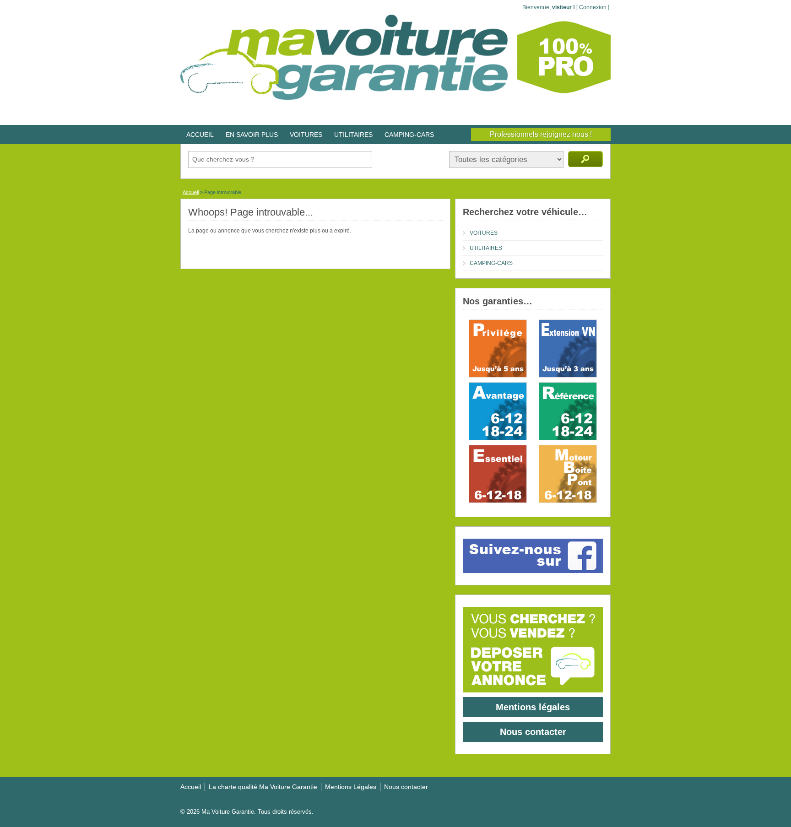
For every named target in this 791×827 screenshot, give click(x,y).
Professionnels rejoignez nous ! (541, 134)
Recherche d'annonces (585, 159)
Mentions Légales (350, 786)
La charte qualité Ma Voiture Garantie (263, 786)
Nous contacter (533, 732)
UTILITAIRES (353, 134)
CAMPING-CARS (409, 134)
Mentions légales (533, 707)
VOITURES (306, 134)
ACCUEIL (200, 134)
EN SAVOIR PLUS (252, 134)
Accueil (191, 192)
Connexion (593, 7)
